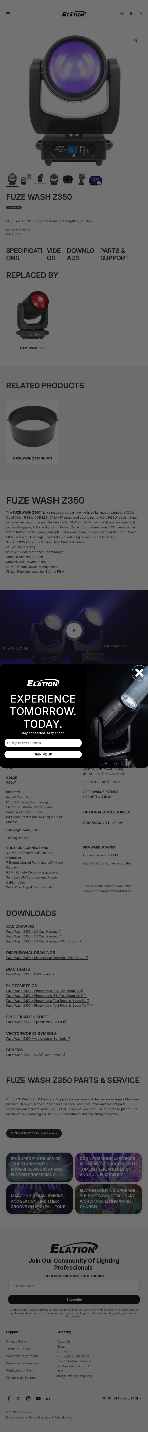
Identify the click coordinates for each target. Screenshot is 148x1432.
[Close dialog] (139, 672)
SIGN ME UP (43, 754)
